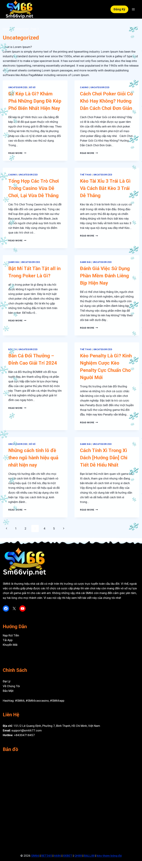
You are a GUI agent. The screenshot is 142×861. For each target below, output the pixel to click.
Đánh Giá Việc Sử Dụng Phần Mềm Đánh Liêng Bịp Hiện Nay (105, 276)
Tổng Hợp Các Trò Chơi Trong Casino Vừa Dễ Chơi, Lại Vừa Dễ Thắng (33, 188)
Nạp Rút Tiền (11, 635)
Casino (84, 87)
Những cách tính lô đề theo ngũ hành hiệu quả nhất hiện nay (33, 458)
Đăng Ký (119, 9)
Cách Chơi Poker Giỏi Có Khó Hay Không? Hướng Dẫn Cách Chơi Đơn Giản (106, 101)
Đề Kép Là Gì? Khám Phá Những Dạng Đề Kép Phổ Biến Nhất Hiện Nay (34, 101)
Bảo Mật (8, 690)
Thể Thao (85, 175)
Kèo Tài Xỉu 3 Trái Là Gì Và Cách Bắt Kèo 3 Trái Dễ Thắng (105, 188)
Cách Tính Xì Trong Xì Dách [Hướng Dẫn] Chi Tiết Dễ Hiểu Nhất (103, 458)
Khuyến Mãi (10, 644)
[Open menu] (133, 9)
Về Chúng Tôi (11, 686)
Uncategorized (17, 87)
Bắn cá (12, 349)
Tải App (7, 640)
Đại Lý (6, 681)
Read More (17, 153)
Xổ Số (32, 87)
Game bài (13, 262)
